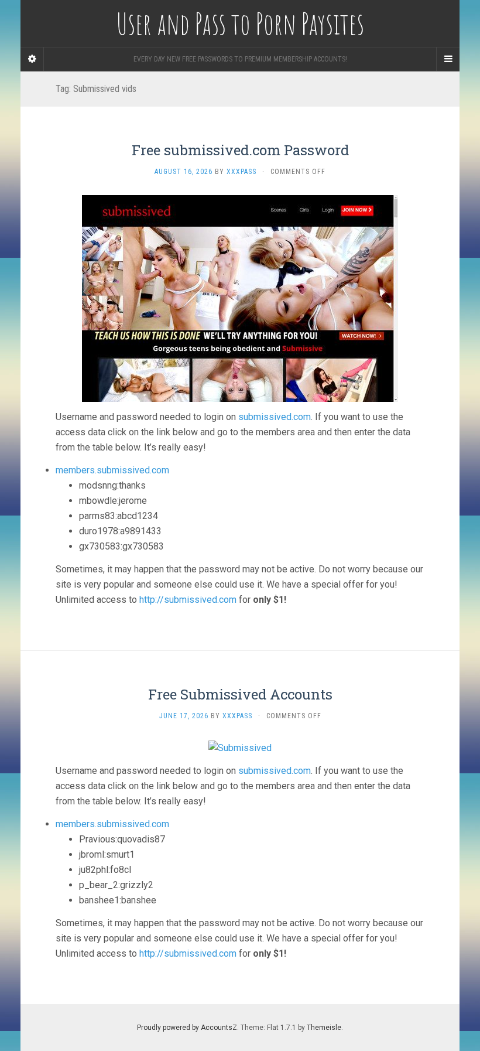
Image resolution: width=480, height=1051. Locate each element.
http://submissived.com (187, 599)
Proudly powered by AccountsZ (187, 1027)
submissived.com (274, 416)
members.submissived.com (112, 470)
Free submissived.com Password (240, 150)
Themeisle (324, 1027)
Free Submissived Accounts (240, 694)
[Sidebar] (32, 59)
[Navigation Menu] (448, 59)
